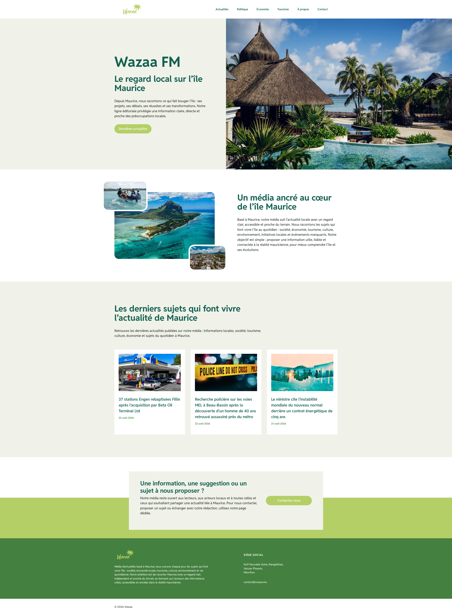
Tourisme (283, 9)
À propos (303, 9)
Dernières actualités (133, 129)
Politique (242, 9)
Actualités (222, 9)
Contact (322, 9)
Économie (263, 9)
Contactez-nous (289, 500)
